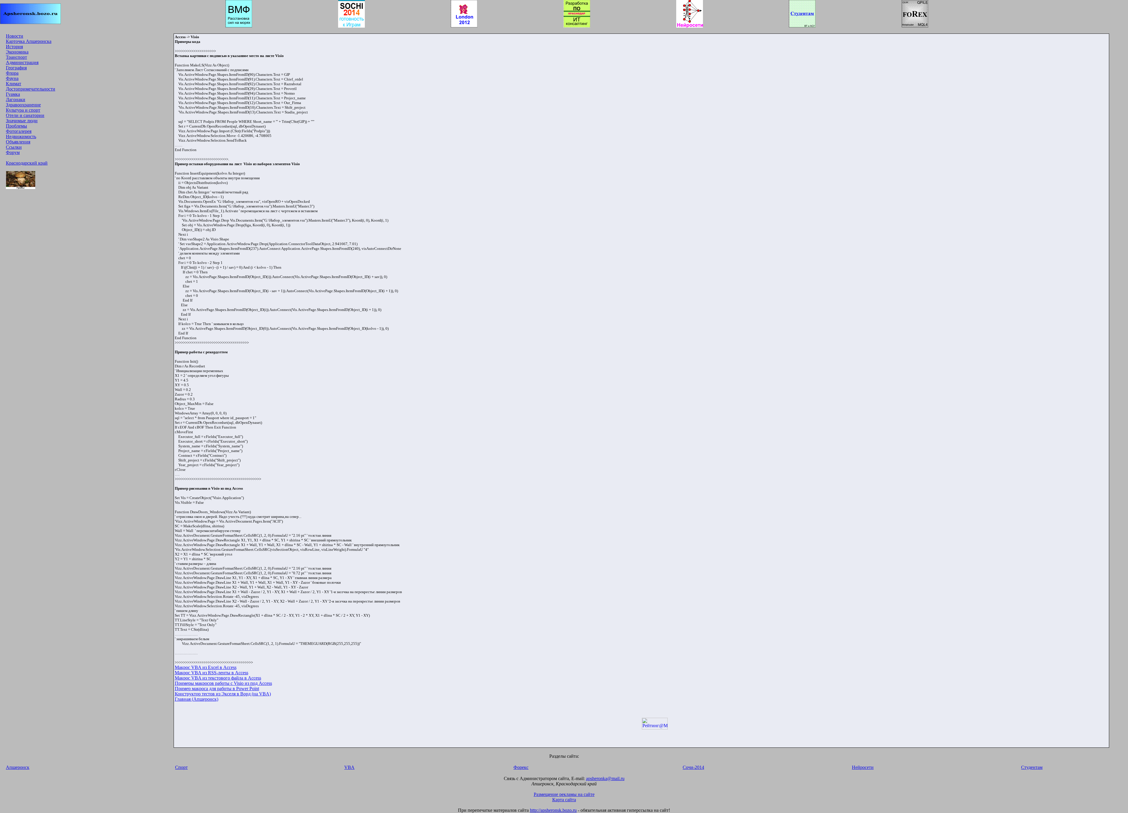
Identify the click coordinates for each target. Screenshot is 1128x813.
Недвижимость (21, 136)
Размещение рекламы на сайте (564, 794)
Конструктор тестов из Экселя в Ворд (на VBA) (223, 693)
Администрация (22, 62)
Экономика (17, 51)
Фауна (12, 78)
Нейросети (863, 767)
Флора (12, 73)
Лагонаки (15, 99)
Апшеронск (17, 767)
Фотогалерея (18, 131)
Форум (13, 152)
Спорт (181, 767)
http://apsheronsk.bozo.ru (553, 810)
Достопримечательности (30, 88)
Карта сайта (564, 799)
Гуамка (13, 94)
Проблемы (16, 125)
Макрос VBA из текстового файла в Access (218, 677)
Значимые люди (22, 120)
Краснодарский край (27, 162)
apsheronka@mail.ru (605, 778)
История (14, 46)
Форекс (520, 767)
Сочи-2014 (693, 767)
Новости (14, 36)
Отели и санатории (25, 115)
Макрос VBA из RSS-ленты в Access (211, 672)
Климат (13, 83)
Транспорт (16, 57)
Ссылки (14, 147)
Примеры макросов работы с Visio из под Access (223, 683)
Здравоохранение (23, 104)
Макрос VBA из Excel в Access (205, 667)
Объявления (18, 141)
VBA (349, 767)
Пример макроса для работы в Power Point (217, 688)
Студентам (1032, 767)
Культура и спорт (23, 110)
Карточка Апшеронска (28, 41)
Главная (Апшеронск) (196, 699)
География (16, 67)
